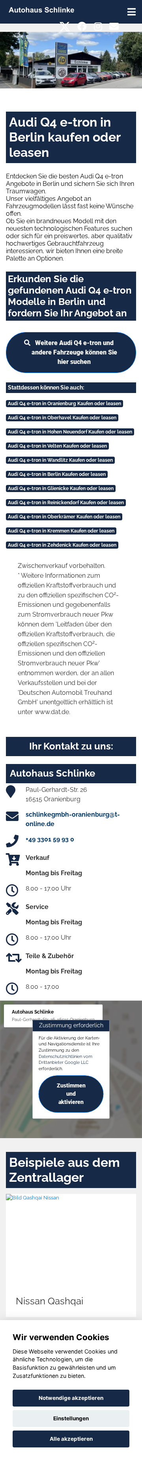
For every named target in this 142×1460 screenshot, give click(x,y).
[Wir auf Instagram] (98, 26)
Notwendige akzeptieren (71, 1398)
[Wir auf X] (65, 26)
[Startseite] (41, 9)
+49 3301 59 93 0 (50, 839)
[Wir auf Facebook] (82, 26)
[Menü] (131, 12)
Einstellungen (71, 1418)
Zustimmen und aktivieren (71, 1093)
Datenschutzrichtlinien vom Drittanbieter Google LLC (65, 1059)
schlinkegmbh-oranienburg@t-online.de (73, 819)
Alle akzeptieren (71, 1439)
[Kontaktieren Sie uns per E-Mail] (114, 26)
